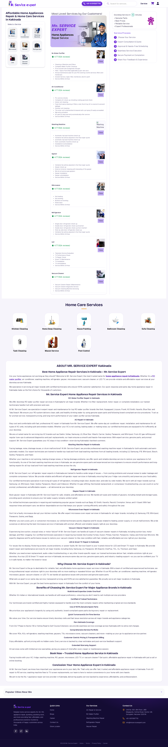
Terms (88, 743)
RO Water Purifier (92, 714)
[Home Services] (22, 4)
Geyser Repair (91, 726)
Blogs (52, 714)
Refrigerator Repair (93, 722)
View (101, 61)
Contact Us (54, 722)
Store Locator (55, 726)
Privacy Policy (96, 743)
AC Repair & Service (93, 710)
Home (52, 710)
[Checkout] (152, 4)
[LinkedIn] (27, 731)
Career (52, 718)
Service (143, 4)
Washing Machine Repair (95, 718)
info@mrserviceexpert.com (135, 722)
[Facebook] (16, 731)
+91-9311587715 (93, 3)
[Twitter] (21, 731)
